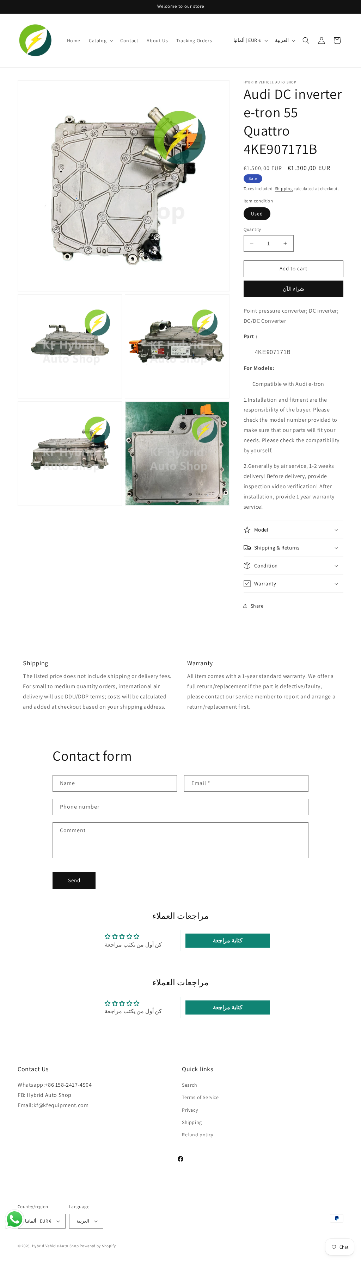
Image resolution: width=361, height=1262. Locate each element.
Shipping (284, 188)
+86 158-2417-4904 (68, 1084)
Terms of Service (200, 1097)
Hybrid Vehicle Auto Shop (55, 1245)
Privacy (190, 1110)
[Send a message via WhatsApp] (15, 1219)
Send (74, 880)
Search (189, 1085)
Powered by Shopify (98, 1245)
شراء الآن (293, 288)
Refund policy (197, 1134)
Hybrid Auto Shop (49, 1095)
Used (257, 214)
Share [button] (257, 606)
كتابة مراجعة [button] (228, 940)
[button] (100, 40)
